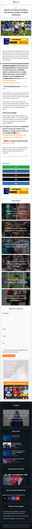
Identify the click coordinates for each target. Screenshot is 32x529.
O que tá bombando (22, 207)
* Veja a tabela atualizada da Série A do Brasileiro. (15, 156)
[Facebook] (13, 498)
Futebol (12, 207)
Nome (4, 329)
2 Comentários (15, 455)
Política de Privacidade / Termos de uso (13, 518)
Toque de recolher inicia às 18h (18, 459)
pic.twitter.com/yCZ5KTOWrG (12, 137)
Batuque (10, 224)
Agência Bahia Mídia (24, 527)
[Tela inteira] (26, 398)
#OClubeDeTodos (20, 135)
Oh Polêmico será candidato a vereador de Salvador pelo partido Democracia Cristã (14, 512)
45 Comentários (16, 437)
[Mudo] (23, 398)
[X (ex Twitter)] (9, 498)
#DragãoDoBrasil (8, 135)
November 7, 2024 (8, 143)
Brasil (6, 207)
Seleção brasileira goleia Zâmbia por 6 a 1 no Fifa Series (16, 281)
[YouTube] (18, 498)
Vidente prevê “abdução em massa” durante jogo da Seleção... (16, 213)
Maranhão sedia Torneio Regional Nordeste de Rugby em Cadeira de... (16, 298)
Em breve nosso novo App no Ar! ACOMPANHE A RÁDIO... (18, 452)
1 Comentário (15, 462)
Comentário (5, 313)
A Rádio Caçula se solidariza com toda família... (17, 445)
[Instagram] (5, 498)
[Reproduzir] (6, 398)
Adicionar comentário (23, 18)
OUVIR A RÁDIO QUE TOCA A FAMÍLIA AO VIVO (15, 516)
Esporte (16, 8)
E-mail (4, 336)
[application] (16, 392)
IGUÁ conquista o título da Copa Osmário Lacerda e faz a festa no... (16, 230)
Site (3, 343)
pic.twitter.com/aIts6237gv (11, 83)
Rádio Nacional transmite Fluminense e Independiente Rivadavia (16, 264)
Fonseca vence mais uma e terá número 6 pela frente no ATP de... (16, 246)
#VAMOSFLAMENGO (9, 80)
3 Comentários (15, 447)
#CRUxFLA (24, 78)
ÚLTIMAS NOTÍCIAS (16, 209)
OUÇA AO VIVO (15, 435)
